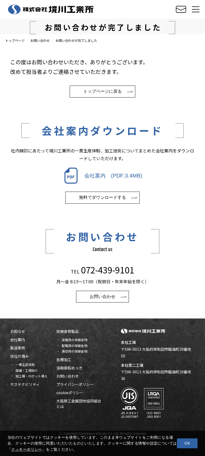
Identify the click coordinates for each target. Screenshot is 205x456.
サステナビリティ (25, 384)
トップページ (15, 40)
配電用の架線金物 (74, 345)
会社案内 (17, 339)
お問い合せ (181, 9)
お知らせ (17, 331)
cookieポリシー (69, 392)
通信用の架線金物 (74, 351)
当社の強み (19, 356)
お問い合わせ (40, 40)
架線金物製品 (67, 331)
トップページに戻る (102, 91)
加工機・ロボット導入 (31, 376)
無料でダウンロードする (102, 197)
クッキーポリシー (26, 449)
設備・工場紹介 (26, 370)
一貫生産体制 (25, 364)
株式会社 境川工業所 (50, 9)
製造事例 (17, 347)
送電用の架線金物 (74, 339)
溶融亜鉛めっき (69, 367)
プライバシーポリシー (75, 384)
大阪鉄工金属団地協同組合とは (78, 403)
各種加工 (63, 359)
